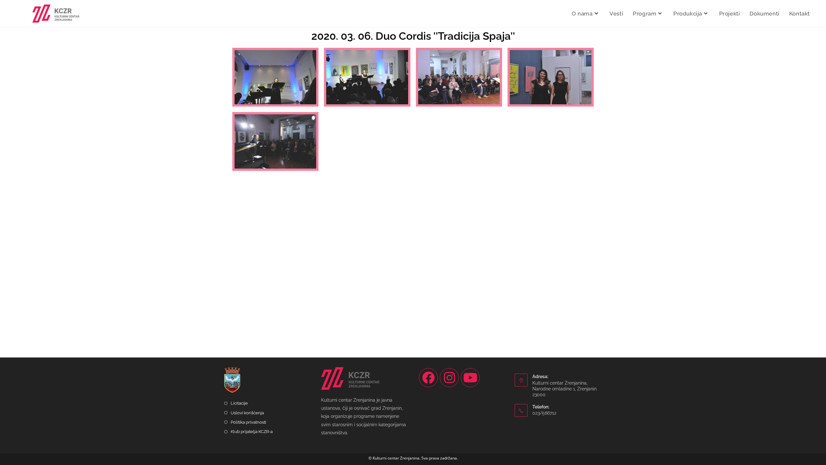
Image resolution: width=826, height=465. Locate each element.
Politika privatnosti (248, 422)
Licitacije (239, 403)
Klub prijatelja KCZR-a (252, 431)
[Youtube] (470, 377)
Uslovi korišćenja (247, 412)
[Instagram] (449, 377)
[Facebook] (428, 377)
